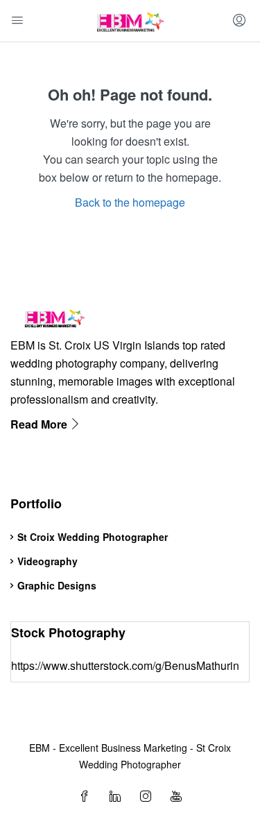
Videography (47, 561)
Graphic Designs (56, 585)
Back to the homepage (130, 202)
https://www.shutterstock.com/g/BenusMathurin (125, 665)
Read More (40, 424)
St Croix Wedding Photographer (92, 537)
